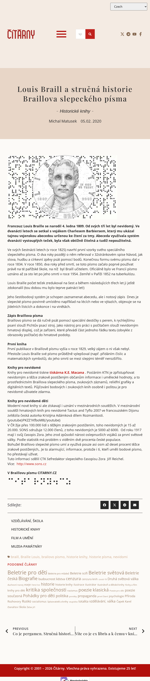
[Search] (90, 34)
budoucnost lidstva (51, 579)
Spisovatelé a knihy (57, 601)
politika (62, 595)
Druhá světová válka (123, 578)
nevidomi (120, 557)
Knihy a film (131, 584)
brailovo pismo (53, 557)
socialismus (39, 601)
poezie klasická (93, 590)
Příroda (130, 596)
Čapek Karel (124, 601)
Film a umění (22, 538)
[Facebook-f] (140, 34)
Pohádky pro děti (39, 595)
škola (22, 607)
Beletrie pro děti (27, 572)
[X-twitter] (122, 34)
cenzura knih (90, 579)
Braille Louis (30, 557)
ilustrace (79, 584)
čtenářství (13, 607)
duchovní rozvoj (15, 584)
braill (15, 557)
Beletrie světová (106, 572)
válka (111, 601)
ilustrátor (90, 584)
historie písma (100, 557)
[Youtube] (134, 34)
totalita (83, 601)
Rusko (26, 601)
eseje (27, 584)
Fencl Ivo (36, 584)
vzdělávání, (97, 601)
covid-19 (103, 579)
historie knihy (77, 557)
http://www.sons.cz (31, 464)
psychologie (116, 596)
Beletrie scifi (79, 573)
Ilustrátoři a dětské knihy (110, 584)
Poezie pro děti (117, 590)
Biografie (28, 578)
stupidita (73, 601)
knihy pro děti (16, 590)
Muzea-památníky (26, 546)
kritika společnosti (46, 589)
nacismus (72, 590)
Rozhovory (14, 601)
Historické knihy (75, 111)
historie (48, 584)
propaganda (87, 596)
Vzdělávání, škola (27, 521)
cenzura (73, 578)
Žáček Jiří (31, 607)
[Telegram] (128, 34)
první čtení (102, 596)
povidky (73, 596)
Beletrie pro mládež (58, 573)
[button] (104, 505)
